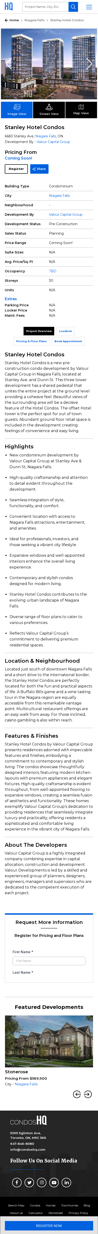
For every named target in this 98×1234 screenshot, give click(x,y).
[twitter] (29, 1182)
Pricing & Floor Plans (31, 341)
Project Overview (39, 331)
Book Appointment (68, 341)
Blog (87, 1205)
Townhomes (69, 1205)
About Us (16, 1213)
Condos (35, 1205)
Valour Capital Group (53, 142)
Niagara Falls (34, 20)
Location (65, 331)
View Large (90, 35)
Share (41, 169)
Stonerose (16, 1071)
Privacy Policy (78, 1213)
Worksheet (56, 1213)
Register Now (49, 1226)
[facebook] (17, 1182)
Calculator (36, 1213)
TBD (52, 271)
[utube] (54, 1182)
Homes (50, 1205)
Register (16, 169)
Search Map (16, 1205)
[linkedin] (66, 1182)
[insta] (41, 1182)
